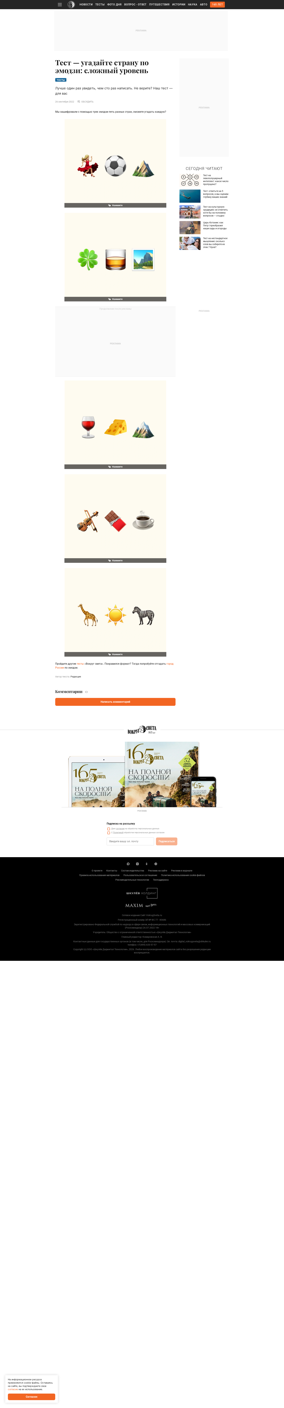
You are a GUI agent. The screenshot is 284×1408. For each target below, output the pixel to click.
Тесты (100, 4)
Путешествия (159, 4)
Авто (203, 4)
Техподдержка (161, 879)
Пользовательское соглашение (140, 875)
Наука (192, 4)
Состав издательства (132, 870)
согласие (120, 828)
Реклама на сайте (157, 870)
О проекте (97, 870)
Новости (86, 4)
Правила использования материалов (99, 875)
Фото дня (114, 4)
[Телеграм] (155, 863)
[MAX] (128, 863)
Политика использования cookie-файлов (183, 875)
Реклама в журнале (181, 870)
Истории (178, 4)
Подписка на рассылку (121, 823)
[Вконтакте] (137, 863)
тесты (80, 663)
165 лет (217, 4)
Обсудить (87, 101)
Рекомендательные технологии (132, 879)
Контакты (111, 870)
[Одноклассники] (146, 863)
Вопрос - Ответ (135, 4)
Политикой (118, 832)
